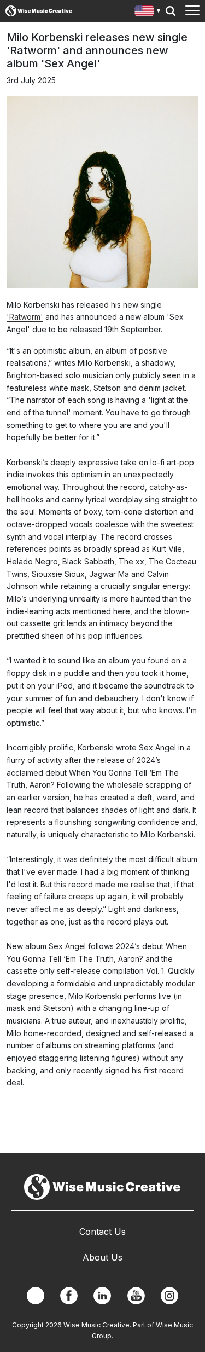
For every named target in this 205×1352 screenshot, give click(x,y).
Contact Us (102, 1231)
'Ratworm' (25, 316)
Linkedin (102, 1295)
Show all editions (148, 12)
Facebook (69, 1295)
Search (170, 11)
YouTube (136, 1295)
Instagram (169, 1295)
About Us (102, 1257)
